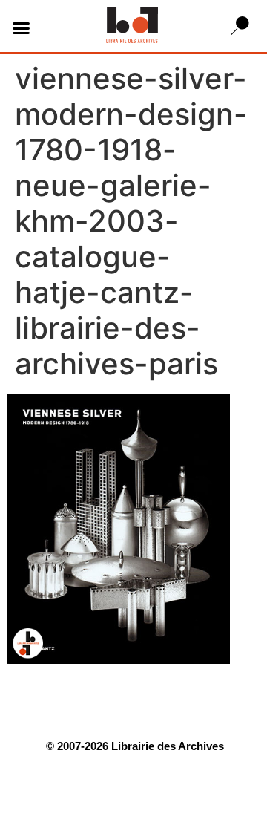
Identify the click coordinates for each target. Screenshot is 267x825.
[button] (21, 28)
